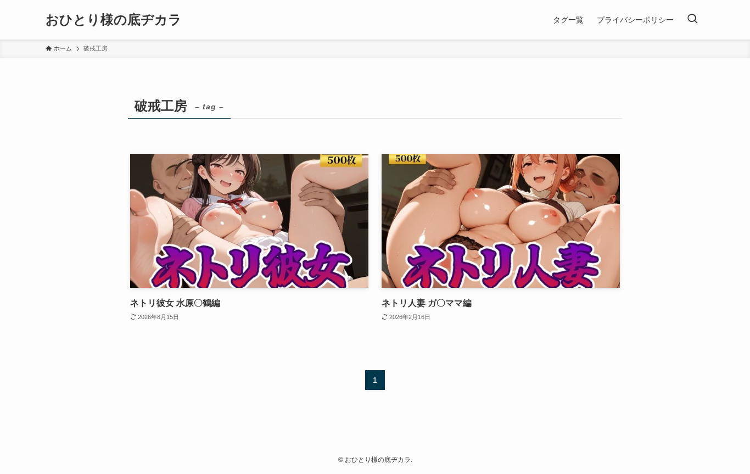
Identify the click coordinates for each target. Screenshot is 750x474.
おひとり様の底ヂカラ (114, 19)
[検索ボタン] (692, 20)
